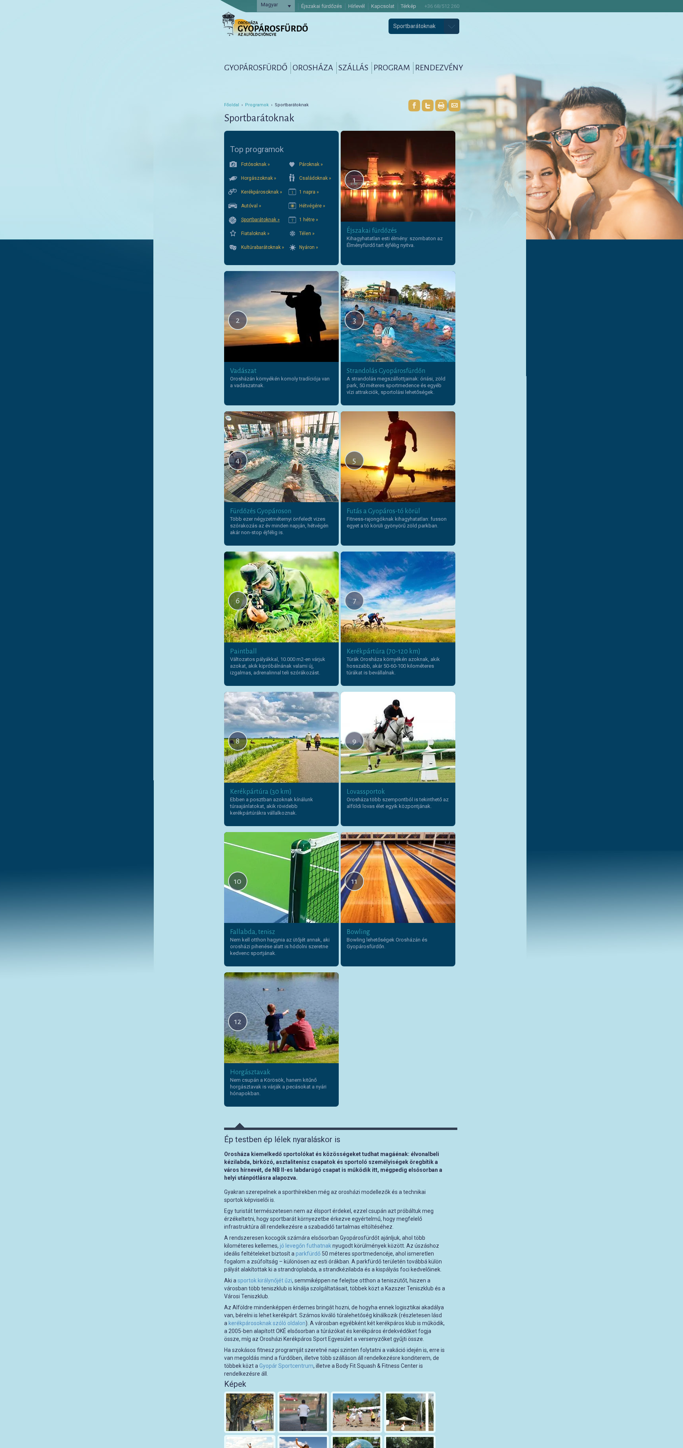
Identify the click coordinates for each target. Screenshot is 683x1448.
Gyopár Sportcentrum (286, 1366)
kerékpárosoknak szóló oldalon (267, 1323)
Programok (257, 104)
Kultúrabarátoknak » (262, 247)
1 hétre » (308, 219)
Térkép (408, 6)
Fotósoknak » (255, 164)
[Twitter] (428, 105)
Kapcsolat (382, 6)
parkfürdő (308, 1253)
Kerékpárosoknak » (261, 192)
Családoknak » (315, 178)
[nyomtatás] (441, 105)
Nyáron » (308, 247)
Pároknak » (311, 164)
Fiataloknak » (255, 233)
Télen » (307, 233)
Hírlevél (356, 6)
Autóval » (251, 206)
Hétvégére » (312, 206)
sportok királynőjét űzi (265, 1280)
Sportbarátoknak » (260, 219)
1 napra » (309, 192)
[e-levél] (454, 105)
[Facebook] (414, 105)
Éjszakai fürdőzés (321, 6)
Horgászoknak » (258, 178)
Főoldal (231, 104)
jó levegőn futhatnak (305, 1246)
